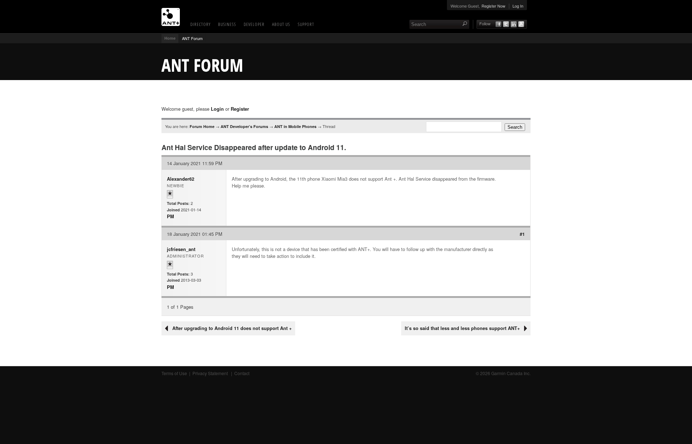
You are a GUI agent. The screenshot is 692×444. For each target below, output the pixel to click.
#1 (522, 234)
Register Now (493, 6)
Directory (200, 24)
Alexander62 (180, 179)
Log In (518, 6)
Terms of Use (174, 373)
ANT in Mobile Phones (295, 126)
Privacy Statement (210, 373)
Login (217, 109)
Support (306, 24)
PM (170, 216)
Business (227, 24)
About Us (281, 24)
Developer (254, 24)
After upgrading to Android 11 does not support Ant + (232, 328)
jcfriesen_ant (181, 249)
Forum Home (202, 126)
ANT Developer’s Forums (244, 126)
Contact (241, 373)
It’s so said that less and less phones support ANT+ (462, 328)
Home (170, 38)
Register (240, 109)
